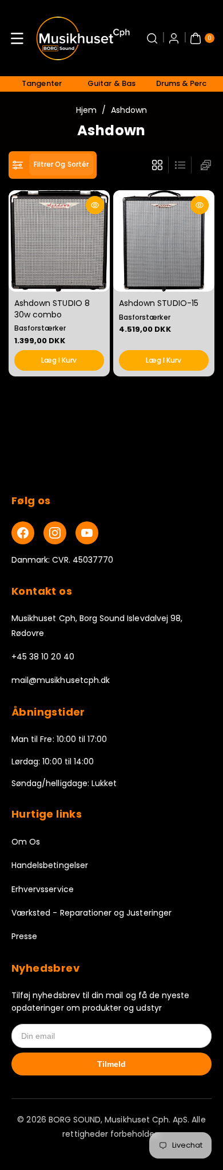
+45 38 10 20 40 (42, 656)
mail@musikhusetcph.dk (60, 680)
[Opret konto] (173, 38)
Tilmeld (111, 1064)
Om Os (25, 841)
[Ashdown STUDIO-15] (163, 241)
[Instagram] (54, 532)
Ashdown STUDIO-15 (158, 302)
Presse (24, 936)
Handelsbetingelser (49, 865)
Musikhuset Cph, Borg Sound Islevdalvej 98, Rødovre (96, 625)
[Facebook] (22, 532)
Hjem (86, 110)
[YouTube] (86, 532)
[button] (17, 38)
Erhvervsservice (42, 889)
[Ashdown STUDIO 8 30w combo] (59, 241)
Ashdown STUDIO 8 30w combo (52, 308)
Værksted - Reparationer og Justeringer (91, 912)
